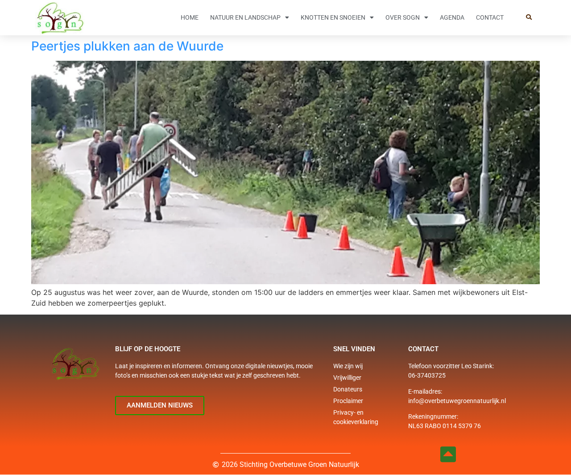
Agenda (452, 17)
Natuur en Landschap (245, 17)
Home (190, 17)
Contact (490, 17)
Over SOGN (402, 17)
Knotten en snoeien (333, 17)
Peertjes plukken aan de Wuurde (127, 46)
